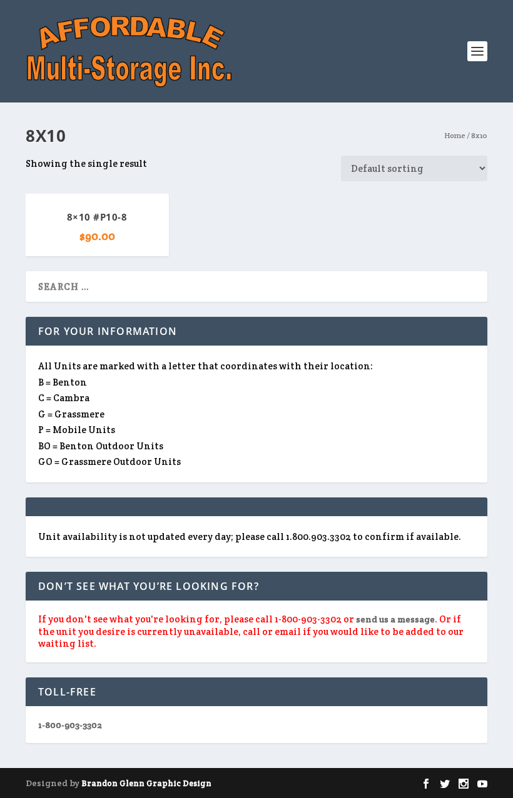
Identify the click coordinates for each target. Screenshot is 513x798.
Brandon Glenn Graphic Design (146, 783)
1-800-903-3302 (70, 725)
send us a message (395, 619)
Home (454, 135)
